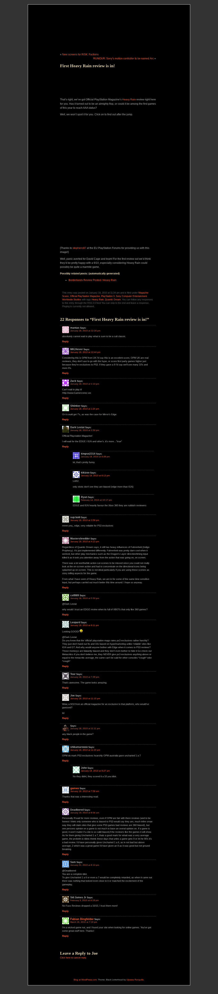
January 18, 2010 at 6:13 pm (95, 475)
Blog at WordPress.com (85, 979)
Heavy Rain (129, 99)
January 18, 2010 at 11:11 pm (85, 728)
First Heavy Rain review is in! (87, 65)
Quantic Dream (113, 299)
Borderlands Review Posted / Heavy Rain (92, 280)
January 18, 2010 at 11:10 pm (85, 698)
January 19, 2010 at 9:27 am (95, 771)
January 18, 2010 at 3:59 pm (84, 520)
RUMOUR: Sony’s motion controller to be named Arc (123, 58)
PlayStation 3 (108, 296)
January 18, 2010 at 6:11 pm (84, 625)
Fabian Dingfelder (82, 919)
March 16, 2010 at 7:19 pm (83, 922)
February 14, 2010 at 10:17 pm (96, 500)
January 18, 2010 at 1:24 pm (84, 409)
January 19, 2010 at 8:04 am (84, 812)
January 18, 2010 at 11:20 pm (85, 750)
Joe (95, 953)
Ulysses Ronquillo (135, 979)
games (74, 788)
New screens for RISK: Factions (80, 54)
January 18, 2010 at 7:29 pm (84, 677)
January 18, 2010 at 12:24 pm (85, 330)
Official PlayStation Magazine (85, 296)
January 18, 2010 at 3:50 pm (84, 430)
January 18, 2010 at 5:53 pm (84, 598)
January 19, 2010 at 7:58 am (84, 791)
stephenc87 (79, 248)
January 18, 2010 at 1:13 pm (84, 384)
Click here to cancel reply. (73, 957)
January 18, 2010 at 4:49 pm (95, 456)
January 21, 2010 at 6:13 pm (84, 865)
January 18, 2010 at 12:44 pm (85, 352)
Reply (65, 341)
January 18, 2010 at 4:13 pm (84, 541)
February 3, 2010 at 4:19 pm (84, 900)
